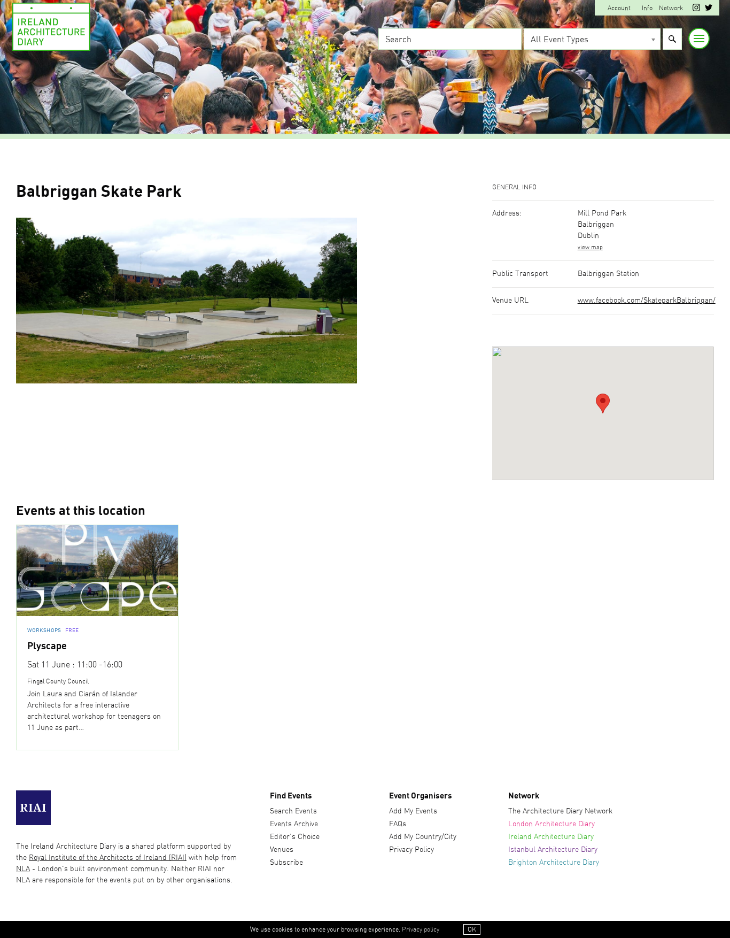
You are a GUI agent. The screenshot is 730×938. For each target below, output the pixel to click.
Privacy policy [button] (420, 929)
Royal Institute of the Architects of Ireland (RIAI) (108, 858)
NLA (23, 869)
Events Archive (294, 824)
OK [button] (472, 929)
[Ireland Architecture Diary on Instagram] (696, 9)
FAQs (397, 824)
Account (619, 8)
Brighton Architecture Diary (553, 862)
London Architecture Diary (551, 824)
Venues (281, 850)
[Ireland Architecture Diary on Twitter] (708, 9)
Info (647, 8)
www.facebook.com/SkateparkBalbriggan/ (647, 300)
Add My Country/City (422, 837)
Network (671, 8)
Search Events (293, 811)
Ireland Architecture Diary (551, 837)
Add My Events (413, 811)
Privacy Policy (411, 850)
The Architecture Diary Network (560, 811)
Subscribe (286, 862)
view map (590, 247)
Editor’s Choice (295, 837)
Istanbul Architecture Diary (552, 850)
